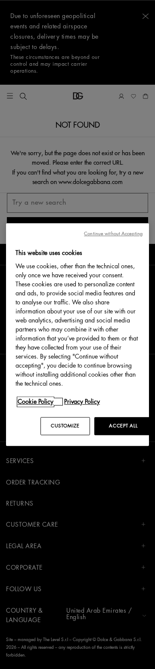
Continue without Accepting (113, 233)
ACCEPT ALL (123, 425)
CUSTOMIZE (65, 425)
